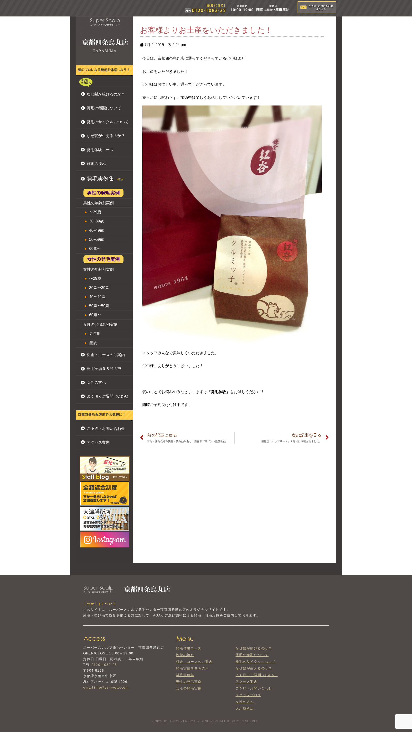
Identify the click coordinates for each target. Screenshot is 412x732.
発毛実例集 (185, 675)
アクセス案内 (98, 442)
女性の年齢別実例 (98, 269)
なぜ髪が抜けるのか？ (106, 94)
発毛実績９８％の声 (104, 369)
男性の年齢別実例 (98, 203)
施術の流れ (96, 164)
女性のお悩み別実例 (100, 324)
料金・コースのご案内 (106, 355)
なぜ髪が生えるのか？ (106, 136)
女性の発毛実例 (189, 688)
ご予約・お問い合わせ (106, 429)
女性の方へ (96, 382)
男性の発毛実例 (189, 682)
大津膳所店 (245, 708)
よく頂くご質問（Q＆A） (108, 396)
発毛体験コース (100, 150)
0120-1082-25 (104, 665)
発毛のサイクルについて (108, 122)
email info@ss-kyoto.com (106, 687)
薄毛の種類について (104, 108)
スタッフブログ (248, 695)
